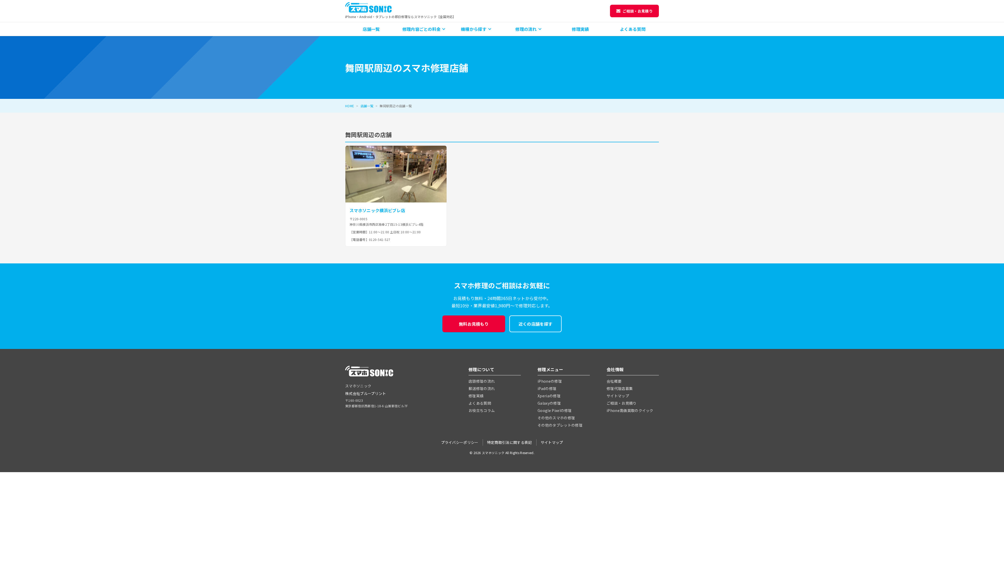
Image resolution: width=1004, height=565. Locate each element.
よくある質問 (633, 29)
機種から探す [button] (474, 29)
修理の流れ (526, 29)
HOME (349, 106)
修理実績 (580, 29)
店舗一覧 (371, 29)
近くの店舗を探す (535, 324)
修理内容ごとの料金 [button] (421, 29)
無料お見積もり (474, 324)
